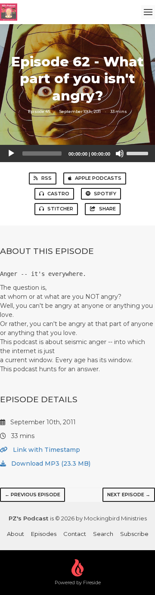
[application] (77, 153)
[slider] (139, 152)
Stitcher (60, 209)
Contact (74, 533)
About (15, 533)
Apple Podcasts (98, 178)
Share (107, 209)
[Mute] (119, 153)
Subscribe (134, 533)
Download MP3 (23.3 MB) (49, 463)
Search (103, 533)
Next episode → (128, 495)
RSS (46, 178)
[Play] (11, 153)
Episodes (43, 533)
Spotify (105, 194)
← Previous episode (32, 495)
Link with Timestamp (45, 450)
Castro (58, 194)
